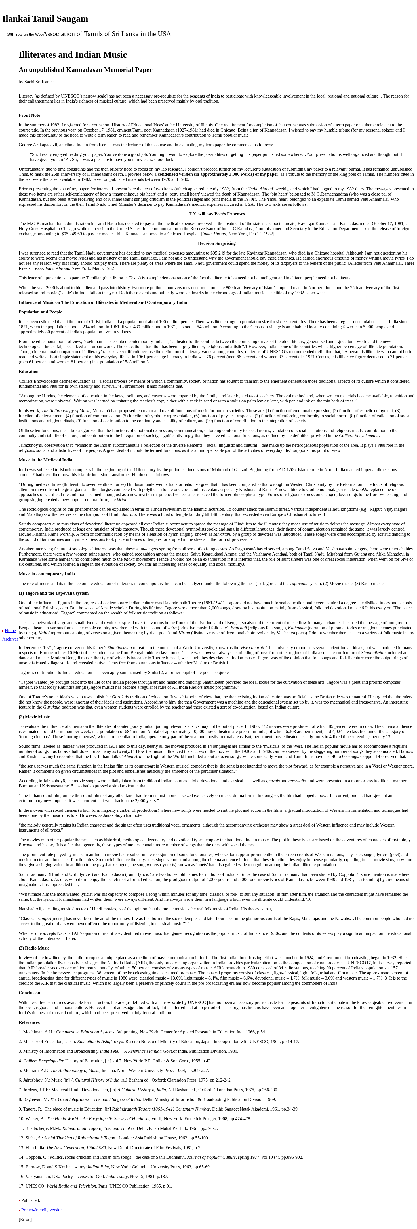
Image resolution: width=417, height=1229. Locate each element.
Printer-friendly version (42, 1209)
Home (10, 630)
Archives (10, 639)
